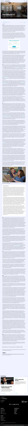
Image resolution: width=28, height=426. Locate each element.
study (22, 314)
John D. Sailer (16, 378)
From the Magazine (3, 410)
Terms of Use (2, 419)
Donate (4, 352)
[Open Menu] (26, 1)
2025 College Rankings (3, 413)
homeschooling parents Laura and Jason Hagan (15, 206)
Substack (16, 393)
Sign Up (14, 46)
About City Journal (16, 408)
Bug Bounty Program (3, 420)
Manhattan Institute (3, 417)
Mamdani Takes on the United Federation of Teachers (6, 387)
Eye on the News (4, 393)
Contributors (15, 409)
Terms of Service (13, 48)
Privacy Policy (2, 418)
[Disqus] (14, 365)
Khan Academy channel (17, 245)
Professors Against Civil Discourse (19, 380)
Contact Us (15, 413)
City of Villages (4, 142)
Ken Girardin (2, 385)
